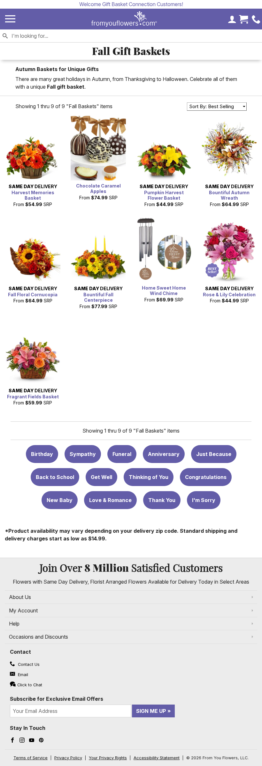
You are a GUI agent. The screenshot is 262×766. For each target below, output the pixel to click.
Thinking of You (148, 477)
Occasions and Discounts (38, 637)
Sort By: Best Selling (211, 106)
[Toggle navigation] (10, 19)
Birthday (42, 454)
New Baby (60, 500)
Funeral (121, 454)
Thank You (161, 500)
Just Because (213, 454)
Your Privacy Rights (108, 757)
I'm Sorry (203, 500)
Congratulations (206, 477)
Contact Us (28, 664)
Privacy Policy (68, 757)
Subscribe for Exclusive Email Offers (56, 699)
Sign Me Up (151, 711)
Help (14, 623)
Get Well (101, 477)
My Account (23, 610)
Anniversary (164, 454)
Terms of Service (30, 757)
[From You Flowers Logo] (124, 19)
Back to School (55, 477)
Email (22, 674)
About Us (20, 597)
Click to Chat (29, 684)
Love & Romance (110, 500)
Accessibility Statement (157, 757)
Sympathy (83, 454)
